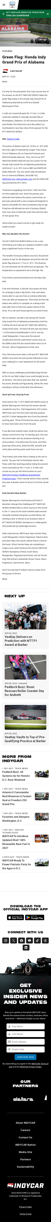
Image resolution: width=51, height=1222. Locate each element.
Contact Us (25, 1137)
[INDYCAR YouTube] (29, 940)
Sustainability (25, 1166)
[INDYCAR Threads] (45, 940)
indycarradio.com (24, 179)
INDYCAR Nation (25, 1144)
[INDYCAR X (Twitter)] (13, 940)
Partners (25, 1159)
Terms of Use (25, 1214)
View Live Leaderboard (17, 15)
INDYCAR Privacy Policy (31, 1066)
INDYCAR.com (8, 179)
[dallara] (23, 1099)
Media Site (25, 1152)
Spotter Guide (13, 139)
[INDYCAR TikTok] (37, 940)
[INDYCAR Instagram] (5, 940)
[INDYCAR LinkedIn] (26, 948)
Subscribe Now (25, 1057)
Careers (25, 1130)
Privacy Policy (25, 1207)
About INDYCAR (25, 1122)
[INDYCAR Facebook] (21, 940)
